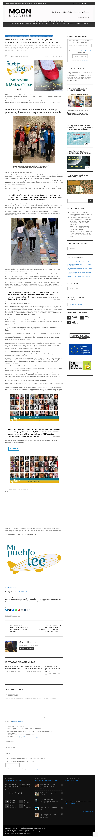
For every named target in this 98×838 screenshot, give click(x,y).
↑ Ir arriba (91, 827)
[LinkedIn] (79, 3)
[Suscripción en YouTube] (69, 322)
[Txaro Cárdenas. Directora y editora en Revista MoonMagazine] (37, 815)
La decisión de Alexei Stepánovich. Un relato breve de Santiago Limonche (49, 801)
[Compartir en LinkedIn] (59, 56)
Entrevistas (34, 36)
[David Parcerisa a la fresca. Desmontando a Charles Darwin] (37, 785)
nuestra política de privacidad (38, 738)
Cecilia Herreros (12, 36)
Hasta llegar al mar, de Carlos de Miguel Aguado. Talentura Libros (33, 668)
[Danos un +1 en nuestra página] (21, 806)
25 (61, 784)
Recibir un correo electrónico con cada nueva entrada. (21, 761)
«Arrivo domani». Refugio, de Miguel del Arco (78, 262)
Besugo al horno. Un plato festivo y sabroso (78, 276)
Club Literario (24, 36)
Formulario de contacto (19, 736)
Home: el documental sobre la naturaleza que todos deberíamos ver (14, 668)
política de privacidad (17, 721)
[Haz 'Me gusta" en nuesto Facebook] (82, 317)
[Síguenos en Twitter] (69, 317)
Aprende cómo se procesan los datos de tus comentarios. (43, 769)
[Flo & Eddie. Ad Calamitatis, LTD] (37, 808)
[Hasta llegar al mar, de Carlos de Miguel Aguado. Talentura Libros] (34, 679)
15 (61, 814)
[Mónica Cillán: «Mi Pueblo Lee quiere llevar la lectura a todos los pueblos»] (34, 75)
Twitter (23, 648)
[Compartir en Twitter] (54, 56)
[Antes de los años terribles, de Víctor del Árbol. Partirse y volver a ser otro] (54, 681)
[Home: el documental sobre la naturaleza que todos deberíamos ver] (14, 679)
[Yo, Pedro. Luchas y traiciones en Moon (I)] (37, 793)
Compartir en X (56, 200)
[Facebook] (73, 3)
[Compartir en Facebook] (51, 56)
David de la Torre (24, 592)
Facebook (31, 648)
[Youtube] (88, 3)
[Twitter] (85, 3)
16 (61, 793)
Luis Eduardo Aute (70, 803)
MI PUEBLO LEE (14, 448)
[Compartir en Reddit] (62, 56)
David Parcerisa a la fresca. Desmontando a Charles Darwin (48, 786)
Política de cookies (88, 811)
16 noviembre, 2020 (23, 56)
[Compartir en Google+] (56, 56)
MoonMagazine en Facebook (75, 304)
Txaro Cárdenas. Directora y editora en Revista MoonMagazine (48, 815)
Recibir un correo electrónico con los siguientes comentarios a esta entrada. (26, 758)
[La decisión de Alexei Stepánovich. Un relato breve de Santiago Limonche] (37, 800)
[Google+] (76, 3)
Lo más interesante (46, 36)
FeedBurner (85, 60)
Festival (18, 616)
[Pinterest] (82, 3)
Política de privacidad (86, 51)
